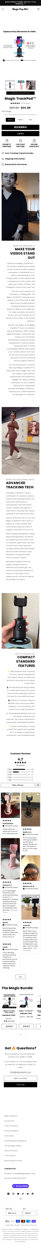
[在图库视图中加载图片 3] (31, 85)
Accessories (9, 1121)
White (20, 120)
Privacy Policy (9, 1156)
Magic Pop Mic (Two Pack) (9, 1011)
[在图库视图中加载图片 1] (10, 85)
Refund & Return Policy (13, 1161)
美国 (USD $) (12, 1213)
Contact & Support (11, 1131)
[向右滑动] (38, 85)
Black (10, 120)
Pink (30, 120)
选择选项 (9, 1026)
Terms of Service (11, 1151)
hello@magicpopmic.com (20, 1072)
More (20, 977)
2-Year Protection (11, 1126)
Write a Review (17, 785)
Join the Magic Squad (12, 1146)
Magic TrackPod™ (26, 1011)
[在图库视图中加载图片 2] (20, 85)
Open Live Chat (20, 1078)
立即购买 (20, 134)
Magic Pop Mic (15, 1225)
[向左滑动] (2, 85)
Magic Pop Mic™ (10, 1116)
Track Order (9, 1136)
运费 (10, 111)
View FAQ (20, 1085)
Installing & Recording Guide (15, 1141)
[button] (2, 9)
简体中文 (28, 1213)
